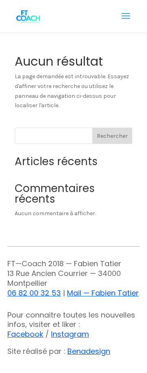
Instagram (70, 334)
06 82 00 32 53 (34, 293)
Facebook (25, 334)
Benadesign (88, 351)
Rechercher (112, 135)
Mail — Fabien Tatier (103, 293)
